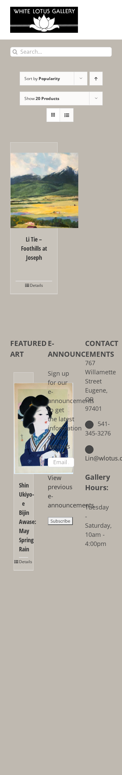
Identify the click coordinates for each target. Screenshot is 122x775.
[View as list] (66, 115)
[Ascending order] (96, 78)
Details (36, 285)
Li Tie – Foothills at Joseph (34, 248)
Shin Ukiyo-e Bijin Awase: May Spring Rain (23, 517)
